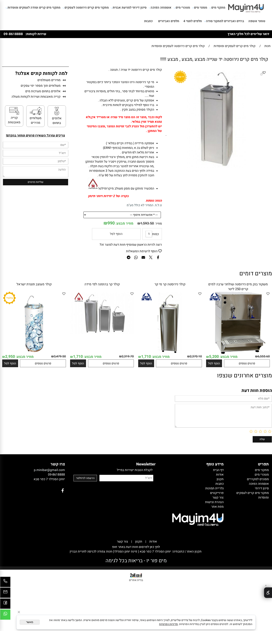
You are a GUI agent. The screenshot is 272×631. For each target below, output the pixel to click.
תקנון (138, 541)
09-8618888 (13, 34)
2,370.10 (196, 356)
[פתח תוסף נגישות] (268, 592)
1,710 (146, 356)
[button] (214, 363)
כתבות (148, 21)
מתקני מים (218, 7)
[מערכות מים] (246, 7)
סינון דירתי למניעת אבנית (130, 7)
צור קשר (122, 541)
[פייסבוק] (5, 605)
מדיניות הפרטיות (168, 624)
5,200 (214, 356)
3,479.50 (60, 356)
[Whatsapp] (5, 615)
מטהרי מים (183, 7)
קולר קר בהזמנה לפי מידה (102, 284)
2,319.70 (128, 356)
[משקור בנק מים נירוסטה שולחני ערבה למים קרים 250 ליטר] (238, 353)
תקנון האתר (194, 551)
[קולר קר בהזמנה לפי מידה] (102, 333)
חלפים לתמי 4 (192, 21)
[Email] (5, 594)
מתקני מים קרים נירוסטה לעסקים (87, 7)
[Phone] (5, 583)
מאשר (29, 622)
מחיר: (158, 223)
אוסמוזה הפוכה (161, 7)
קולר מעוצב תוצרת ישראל (34, 284)
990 (111, 223)
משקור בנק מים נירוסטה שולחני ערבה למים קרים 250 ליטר (238, 286)
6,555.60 (264, 356)
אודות (153, 541)
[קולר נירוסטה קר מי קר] (170, 353)
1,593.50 (147, 223)
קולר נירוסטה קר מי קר (170, 284)
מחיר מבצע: (124, 223)
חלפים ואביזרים (168, 21)
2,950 (10, 356)
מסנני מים (200, 7)
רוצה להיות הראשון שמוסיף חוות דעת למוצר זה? (131, 244)
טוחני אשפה (256, 21)
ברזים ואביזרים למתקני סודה (225, 21)
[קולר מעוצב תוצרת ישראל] (34, 353)
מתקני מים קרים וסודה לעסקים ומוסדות (34, 7)
